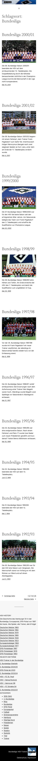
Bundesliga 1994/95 (18, 462)
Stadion (7, 731)
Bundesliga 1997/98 (18, 311)
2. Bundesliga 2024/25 (9, 667)
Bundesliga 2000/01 (18, 34)
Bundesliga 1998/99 (18, 249)
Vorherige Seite (8, 596)
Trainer (6, 738)
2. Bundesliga (9, 699)
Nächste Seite (30, 599)
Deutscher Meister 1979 (9, 633)
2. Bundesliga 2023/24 (9, 673)
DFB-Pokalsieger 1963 (8, 654)
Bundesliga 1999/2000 (11, 178)
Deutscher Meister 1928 (9, 638)
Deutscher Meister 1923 (9, 641)
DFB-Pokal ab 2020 (7, 670)
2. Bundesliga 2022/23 (9, 690)
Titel (5, 736)
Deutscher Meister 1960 (9, 635)
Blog (5, 702)
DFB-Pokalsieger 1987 (8, 648)
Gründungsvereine (11, 715)
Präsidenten (8, 723)
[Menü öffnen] (19, 8)
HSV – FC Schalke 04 (8, 686)
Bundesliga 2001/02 (18, 105)
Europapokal (8, 709)
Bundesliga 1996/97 (18, 377)
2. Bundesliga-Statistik (9, 664)
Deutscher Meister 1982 (9, 630)
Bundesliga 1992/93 (18, 534)
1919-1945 (8, 696)
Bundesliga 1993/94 (18, 498)
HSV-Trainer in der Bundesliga (11, 660)
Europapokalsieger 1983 (9, 643)
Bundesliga (8, 704)
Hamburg (7, 717)
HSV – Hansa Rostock (8, 680)
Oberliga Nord (9, 720)
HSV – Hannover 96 (7, 683)
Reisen (6, 725)
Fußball (6, 712)
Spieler (6, 728)
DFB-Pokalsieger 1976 (8, 651)
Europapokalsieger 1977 (9, 646)
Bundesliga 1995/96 (18, 421)
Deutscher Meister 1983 (9, 627)
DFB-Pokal (8, 707)
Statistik (7, 733)
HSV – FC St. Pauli (7, 677)
